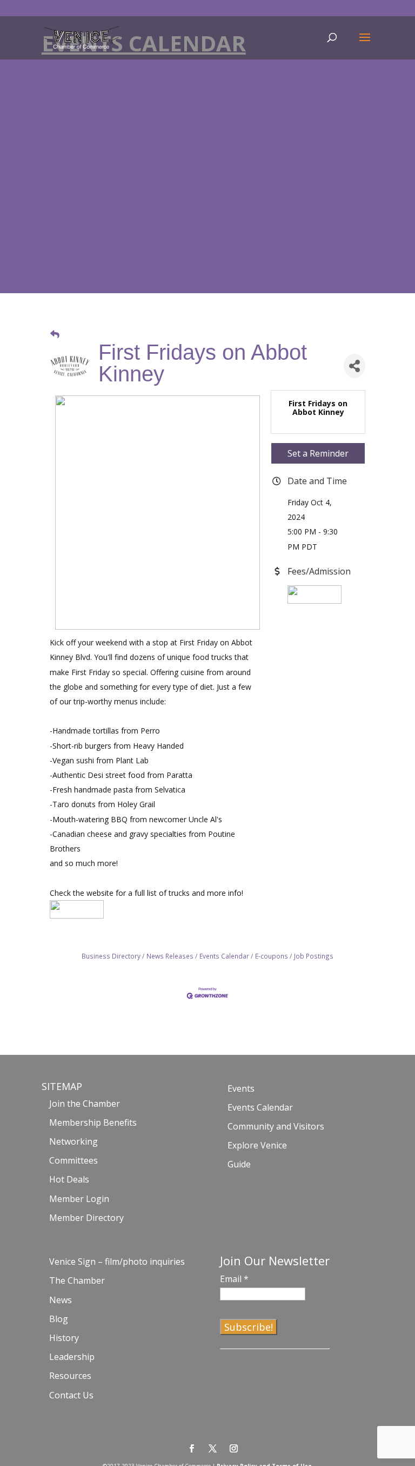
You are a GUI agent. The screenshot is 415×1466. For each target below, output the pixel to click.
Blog (58, 1319)
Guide (239, 1164)
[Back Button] (54, 334)
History (64, 1338)
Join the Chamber (84, 1104)
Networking (73, 1141)
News (60, 1300)
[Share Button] (354, 366)
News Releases (169, 956)
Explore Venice (257, 1145)
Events (241, 1088)
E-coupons (271, 956)
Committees (73, 1160)
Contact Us (71, 1395)
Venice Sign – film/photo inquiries (117, 1261)
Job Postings (313, 956)
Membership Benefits (93, 1122)
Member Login (79, 1199)
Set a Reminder (318, 453)
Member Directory (86, 1218)
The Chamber (77, 1280)
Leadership (72, 1357)
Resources (70, 1376)
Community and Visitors (275, 1126)
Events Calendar (224, 956)
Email (234, 1279)
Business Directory (111, 956)
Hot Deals (69, 1179)
